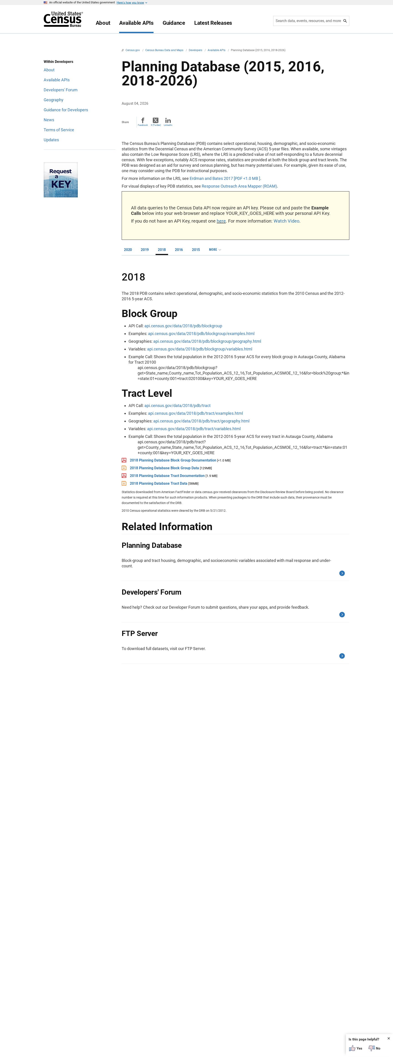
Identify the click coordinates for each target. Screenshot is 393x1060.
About (103, 23)
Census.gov (133, 50)
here (221, 221)
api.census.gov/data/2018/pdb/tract (177, 405)
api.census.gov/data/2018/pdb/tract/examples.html (195, 413)
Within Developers (58, 62)
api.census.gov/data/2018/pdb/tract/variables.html (194, 428)
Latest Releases (213, 23)
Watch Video (286, 221)
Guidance (174, 23)
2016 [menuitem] (179, 250)
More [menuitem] (213, 249)
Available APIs (136, 23)
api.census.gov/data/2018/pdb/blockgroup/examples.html (201, 333)
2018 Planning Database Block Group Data (164, 468)
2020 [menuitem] (128, 250)
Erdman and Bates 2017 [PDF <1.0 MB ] (225, 178)
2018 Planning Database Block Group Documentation (173, 460)
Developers (196, 50)
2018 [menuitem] (162, 250)
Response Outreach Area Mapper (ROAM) (239, 186)
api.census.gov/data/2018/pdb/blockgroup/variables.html (199, 349)
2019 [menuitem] (145, 250)
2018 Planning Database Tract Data (158, 483)
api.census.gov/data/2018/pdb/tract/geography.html (201, 421)
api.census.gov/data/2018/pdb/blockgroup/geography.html (207, 341)
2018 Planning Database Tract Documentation (167, 476)
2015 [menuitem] (196, 250)
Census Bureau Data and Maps (164, 50)
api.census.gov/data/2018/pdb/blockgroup (183, 325)
